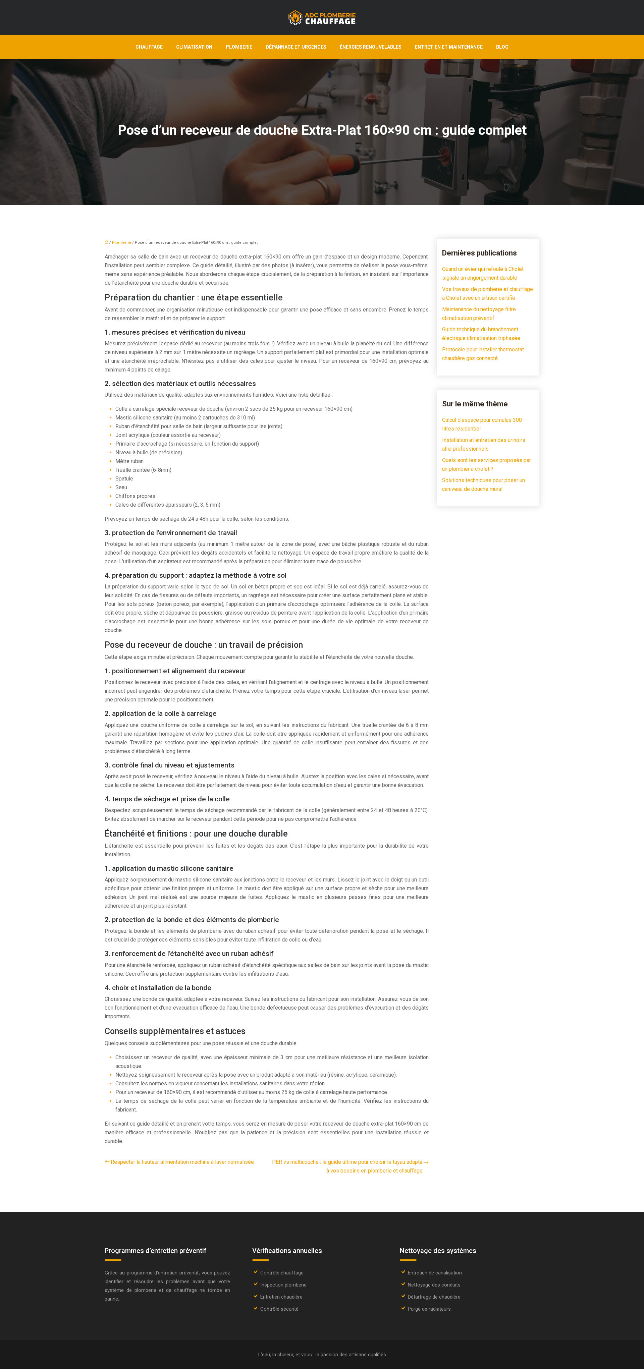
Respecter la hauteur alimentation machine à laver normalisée (182, 1162)
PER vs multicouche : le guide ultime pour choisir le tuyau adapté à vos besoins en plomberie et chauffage (347, 1166)
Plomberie (239, 47)
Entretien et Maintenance (449, 47)
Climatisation (194, 47)
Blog (502, 47)
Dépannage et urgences (296, 47)
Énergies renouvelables (370, 47)
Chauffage (149, 47)
